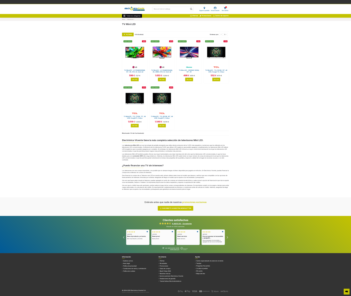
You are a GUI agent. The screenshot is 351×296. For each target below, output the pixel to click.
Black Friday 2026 (165, 271)
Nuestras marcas (165, 273)
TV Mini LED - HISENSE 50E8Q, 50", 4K (189, 71)
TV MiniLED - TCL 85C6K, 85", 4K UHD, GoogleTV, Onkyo (162, 117)
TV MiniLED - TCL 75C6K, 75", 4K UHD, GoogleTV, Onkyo (135, 117)
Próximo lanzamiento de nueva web (175, 2)
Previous (123, 237)
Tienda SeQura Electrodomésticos (170, 281)
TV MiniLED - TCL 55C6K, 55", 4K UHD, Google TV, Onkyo (216, 71)
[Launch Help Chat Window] (347, 292)
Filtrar (129, 34)
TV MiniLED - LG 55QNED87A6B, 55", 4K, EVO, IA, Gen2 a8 (134, 71)
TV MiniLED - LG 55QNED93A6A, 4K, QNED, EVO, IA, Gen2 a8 (162, 71)
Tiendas (198, 263)
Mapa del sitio (200, 273)
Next (227, 237)
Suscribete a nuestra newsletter (176, 208)
